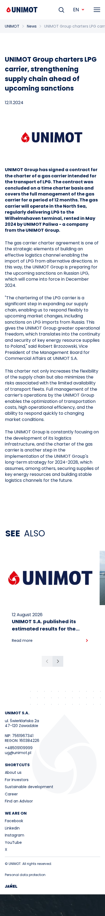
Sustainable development (29, 786)
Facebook (14, 820)
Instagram (14, 835)
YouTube (13, 842)
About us (13, 772)
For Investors (17, 779)
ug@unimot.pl (18, 752)
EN (76, 9)
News (32, 26)
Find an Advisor (19, 801)
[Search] (61, 9)
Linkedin (12, 828)
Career (11, 794)
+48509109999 (19, 747)
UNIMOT (12, 26)
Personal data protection (25, 874)
